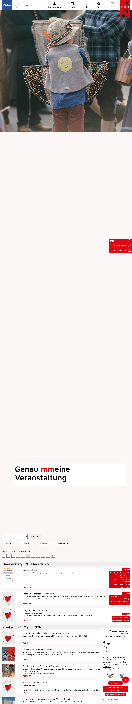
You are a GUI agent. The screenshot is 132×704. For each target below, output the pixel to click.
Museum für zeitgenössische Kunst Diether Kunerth (47, 699)
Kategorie (62, 543)
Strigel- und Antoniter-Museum (37, 649)
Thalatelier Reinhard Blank (35, 682)
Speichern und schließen (115, 694)
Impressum (107, 669)
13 (28, 556)
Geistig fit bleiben (31, 570)
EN (31, 5)
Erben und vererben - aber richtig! (39, 594)
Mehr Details (18, 27)
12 (23, 556)
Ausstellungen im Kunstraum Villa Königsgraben (45, 666)
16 (43, 556)
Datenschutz (115, 669)
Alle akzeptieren (115, 683)
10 (13, 556)
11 (18, 556)
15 (38, 556)
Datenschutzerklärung (110, 699)
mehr (25, 586)
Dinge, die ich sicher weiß (35, 610)
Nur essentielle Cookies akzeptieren (115, 689)
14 (33, 556)
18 (53, 556)
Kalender (43, 543)
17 (48, 556)
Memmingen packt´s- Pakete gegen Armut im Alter (46, 633)
